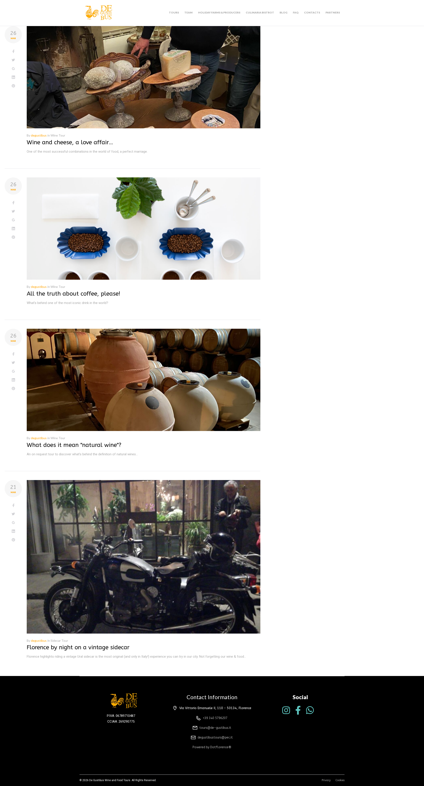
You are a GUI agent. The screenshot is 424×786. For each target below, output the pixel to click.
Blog (283, 12)
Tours (174, 12)
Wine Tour (58, 135)
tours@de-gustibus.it (215, 728)
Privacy (326, 780)
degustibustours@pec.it (215, 737)
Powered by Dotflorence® (212, 747)
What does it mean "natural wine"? (74, 445)
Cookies (339, 780)
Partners (333, 12)
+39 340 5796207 (215, 718)
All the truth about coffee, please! (73, 293)
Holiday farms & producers (219, 12)
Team (188, 12)
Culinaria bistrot (260, 12)
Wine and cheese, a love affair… (70, 142)
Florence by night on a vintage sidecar (78, 647)
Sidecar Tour (59, 640)
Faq (296, 12)
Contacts (312, 12)
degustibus (39, 135)
